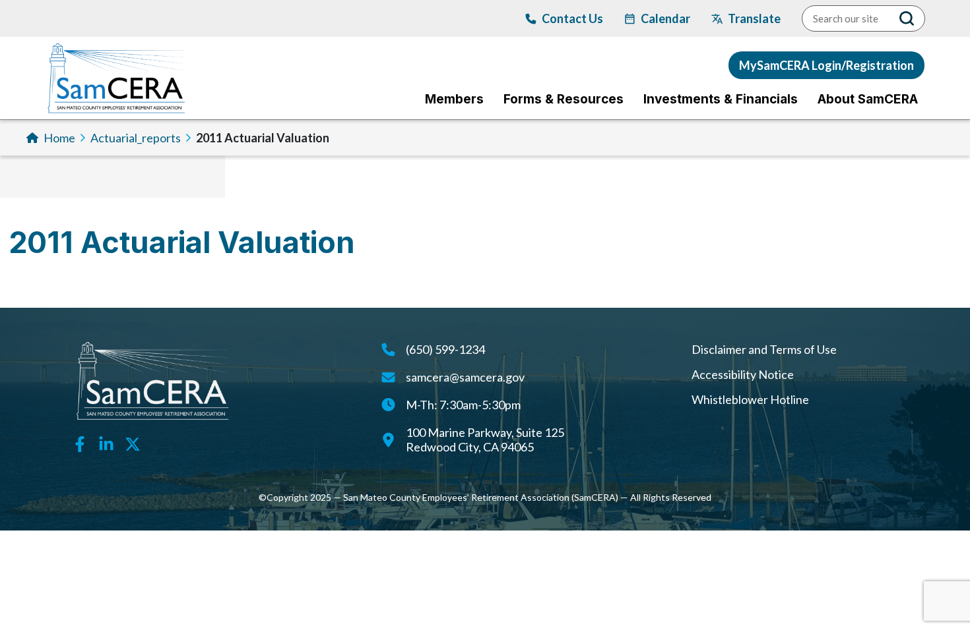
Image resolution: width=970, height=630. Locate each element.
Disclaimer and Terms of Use (764, 349)
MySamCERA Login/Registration (826, 65)
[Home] (116, 78)
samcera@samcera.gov (465, 377)
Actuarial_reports (135, 137)
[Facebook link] (80, 443)
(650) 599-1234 (445, 349)
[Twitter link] (133, 443)
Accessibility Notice (743, 374)
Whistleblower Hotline (750, 399)
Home (59, 137)
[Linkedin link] (106, 443)
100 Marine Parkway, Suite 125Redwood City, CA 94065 (485, 439)
